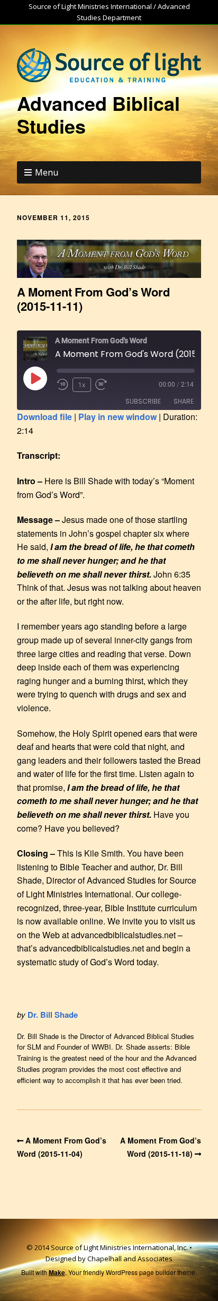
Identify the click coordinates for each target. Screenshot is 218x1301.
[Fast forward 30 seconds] (104, 384)
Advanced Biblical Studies (98, 114)
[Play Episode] (35, 378)
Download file (44, 417)
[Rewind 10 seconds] (62, 384)
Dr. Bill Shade (53, 1014)
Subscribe (143, 401)
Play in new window (117, 417)
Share (184, 401)
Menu (46, 172)
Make (57, 1272)
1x (81, 384)
